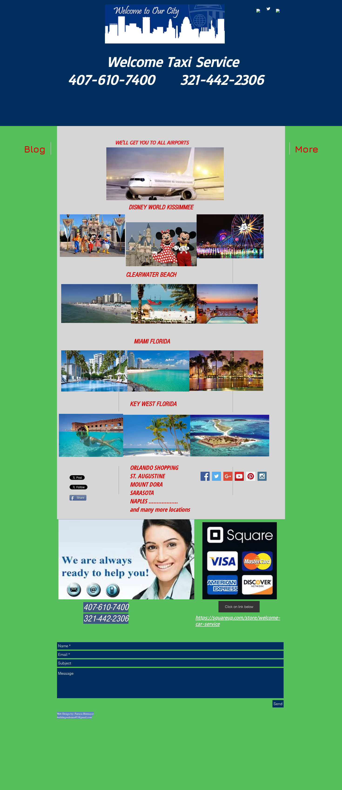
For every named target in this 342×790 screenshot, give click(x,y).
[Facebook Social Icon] (205, 476)
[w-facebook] (258, 11)
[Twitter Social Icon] (216, 476)
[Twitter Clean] (268, 9)
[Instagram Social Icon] (262, 476)
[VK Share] (82, 469)
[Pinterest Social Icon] (250, 476)
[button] (239, 606)
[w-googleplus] (278, 11)
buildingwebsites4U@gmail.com (74, 717)
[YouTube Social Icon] (239, 476)
